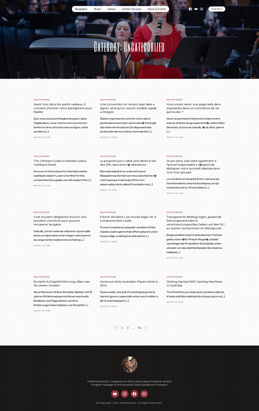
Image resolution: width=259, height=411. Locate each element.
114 (139, 327)
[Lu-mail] (144, 394)
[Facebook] (190, 9)
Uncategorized (42, 100)
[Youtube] (196, 9)
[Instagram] (202, 9)
